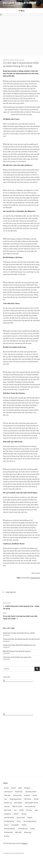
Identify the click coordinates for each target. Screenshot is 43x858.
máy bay (7, 806)
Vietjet (24, 825)
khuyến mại (8, 803)
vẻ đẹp (32, 829)
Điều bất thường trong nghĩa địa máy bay (17, 651)
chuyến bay (18, 792)
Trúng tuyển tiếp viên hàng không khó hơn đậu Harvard (21, 639)
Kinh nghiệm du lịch (31, 803)
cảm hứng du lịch (30, 792)
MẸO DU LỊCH (17, 806)
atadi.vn (25, 843)
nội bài (21, 810)
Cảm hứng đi (11, 592)
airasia (13, 788)
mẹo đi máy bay (30, 806)
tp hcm (6, 825)
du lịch (35, 795)
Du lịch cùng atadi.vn (19, 2)
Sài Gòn (16, 814)
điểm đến (18, 832)
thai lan (29, 817)
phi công (29, 810)
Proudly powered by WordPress (13, 853)
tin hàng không (9, 821)
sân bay (23, 814)
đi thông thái (8, 832)
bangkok (27, 788)
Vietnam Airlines (9, 829)
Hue (5, 799)
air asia (6, 788)
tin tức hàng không (30, 821)
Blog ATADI (19, 60)
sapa (36, 810)
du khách (27, 795)
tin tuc (19, 821)
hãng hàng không (15, 799)
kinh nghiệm (18, 803)
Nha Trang (7, 810)
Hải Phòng (27, 799)
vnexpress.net (35, 578)
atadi (20, 788)
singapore (7, 814)
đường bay (27, 832)
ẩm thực (7, 836)
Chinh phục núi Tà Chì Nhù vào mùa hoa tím (17, 657)
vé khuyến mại (22, 829)
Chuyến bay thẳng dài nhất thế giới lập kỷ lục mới (19, 645)
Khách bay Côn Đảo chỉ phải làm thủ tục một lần (19, 633)
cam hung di (8, 792)
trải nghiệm (15, 825)
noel (15, 810)
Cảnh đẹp (7, 795)
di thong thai (17, 795)
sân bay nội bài (9, 817)
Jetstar (36, 799)
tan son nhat (20, 817)
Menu (23, 11)
